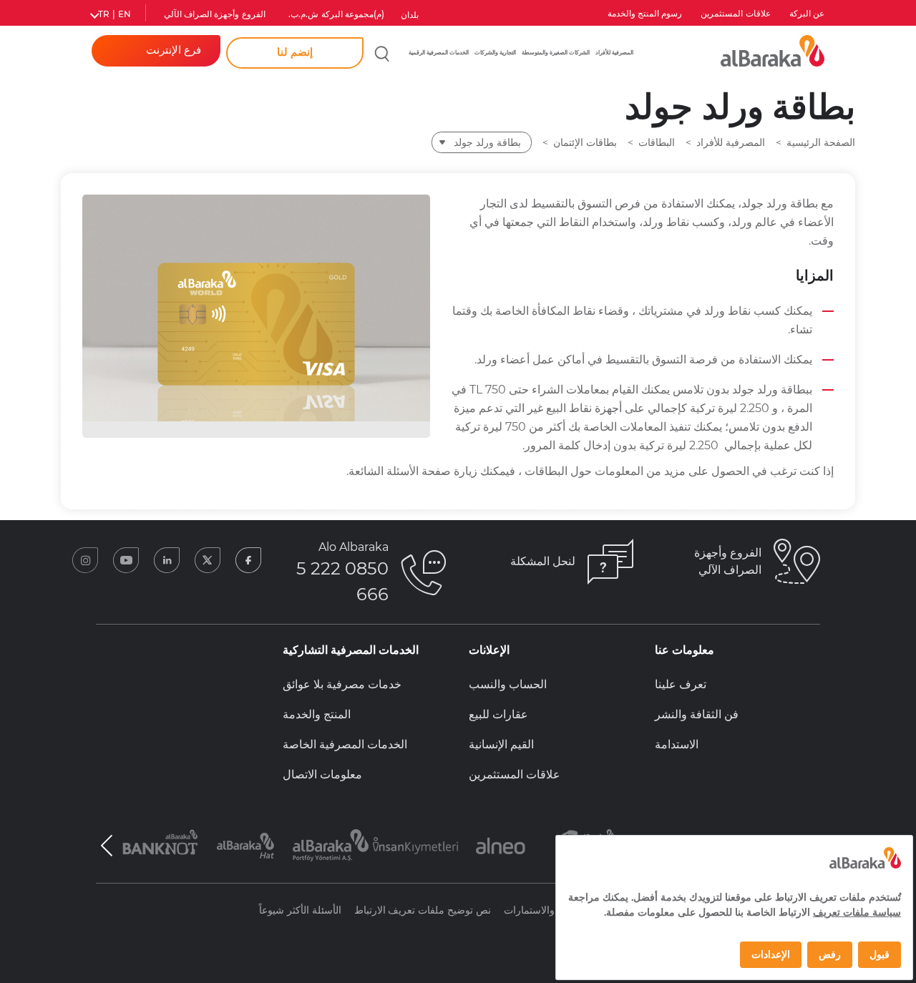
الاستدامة (676, 744)
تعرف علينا (680, 684)
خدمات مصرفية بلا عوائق (342, 684)
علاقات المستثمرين (735, 14)
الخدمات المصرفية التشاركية (351, 650)
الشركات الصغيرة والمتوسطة (556, 52)
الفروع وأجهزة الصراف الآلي (214, 14)
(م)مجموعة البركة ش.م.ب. (336, 14)
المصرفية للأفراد (614, 52)
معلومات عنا (684, 650)
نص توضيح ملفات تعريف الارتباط (422, 910)
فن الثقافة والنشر (697, 714)
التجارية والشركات (495, 52)
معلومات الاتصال (322, 774)
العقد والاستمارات (541, 910)
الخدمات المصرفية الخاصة (345, 744)
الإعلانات (489, 650)
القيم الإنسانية (501, 744)
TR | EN (114, 14)
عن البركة (806, 14)
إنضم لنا (295, 52)
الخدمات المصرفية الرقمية (439, 52)
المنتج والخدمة (317, 714)
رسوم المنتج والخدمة (645, 14)
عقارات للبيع (498, 714)
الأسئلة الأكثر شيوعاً (300, 910)
